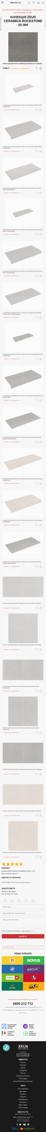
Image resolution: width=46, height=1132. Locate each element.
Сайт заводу (23, 1107)
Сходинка (23, 1070)
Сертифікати (23, 1099)
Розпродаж (23, 1078)
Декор (23, 1068)
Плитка (23, 1062)
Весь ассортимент (0, 23)
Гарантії (23, 1097)
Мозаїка (23, 1065)
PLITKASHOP (23, 1055)
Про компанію (23, 1088)
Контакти (23, 1102)
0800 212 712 (15, 2)
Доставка (23, 1091)
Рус (45, 21)
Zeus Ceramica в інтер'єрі (23, 1081)
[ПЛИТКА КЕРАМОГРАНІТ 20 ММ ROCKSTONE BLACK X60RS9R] (23, 45)
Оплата (23, 1094)
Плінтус (23, 1073)
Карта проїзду (23, 1120)
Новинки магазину (23, 1076)
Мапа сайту (23, 1105)
